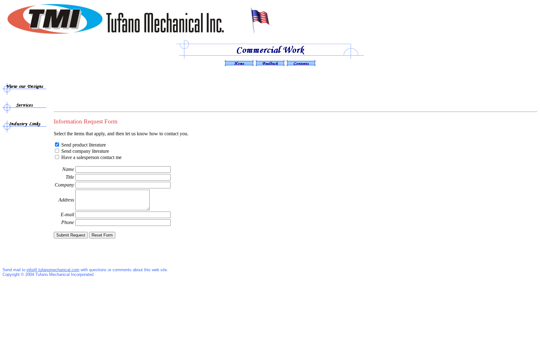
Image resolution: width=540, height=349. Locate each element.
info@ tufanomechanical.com (53, 269)
